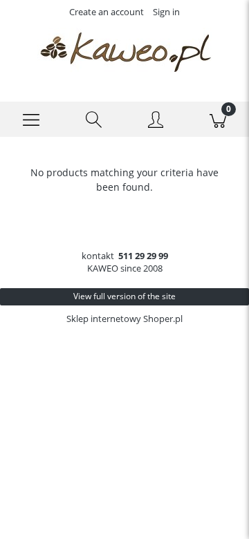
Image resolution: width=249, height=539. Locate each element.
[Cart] (218, 119)
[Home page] (124, 51)
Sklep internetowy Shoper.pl (124, 318)
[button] (31, 119)
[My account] (155, 121)
